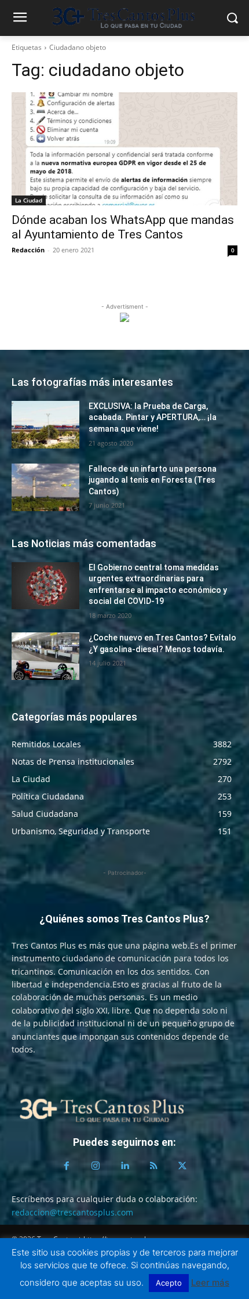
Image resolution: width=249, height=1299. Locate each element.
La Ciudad (28, 200)
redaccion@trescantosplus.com (72, 1212)
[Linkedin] (124, 1166)
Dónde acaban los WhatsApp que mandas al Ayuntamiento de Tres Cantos (123, 227)
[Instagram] (95, 1166)
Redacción (28, 249)
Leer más (210, 1282)
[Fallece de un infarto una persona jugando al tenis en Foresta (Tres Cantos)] (45, 487)
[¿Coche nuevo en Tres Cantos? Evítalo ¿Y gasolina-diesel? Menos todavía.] (45, 656)
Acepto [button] (169, 1282)
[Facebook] (66, 1166)
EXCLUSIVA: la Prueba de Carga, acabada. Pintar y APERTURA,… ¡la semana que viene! (153, 417)
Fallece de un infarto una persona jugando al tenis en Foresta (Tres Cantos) (153, 480)
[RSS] (153, 1166)
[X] (182, 1166)
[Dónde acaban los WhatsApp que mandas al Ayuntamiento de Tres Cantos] (124, 148)
